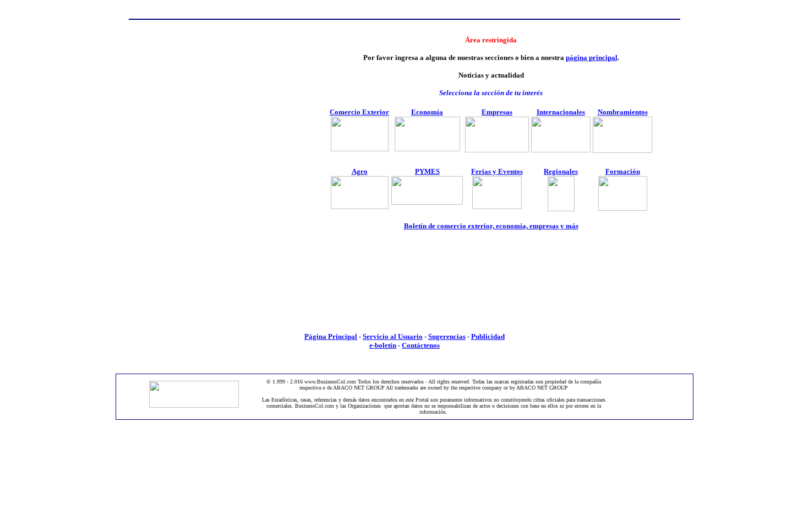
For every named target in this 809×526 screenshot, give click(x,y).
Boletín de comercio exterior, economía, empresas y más (491, 226)
